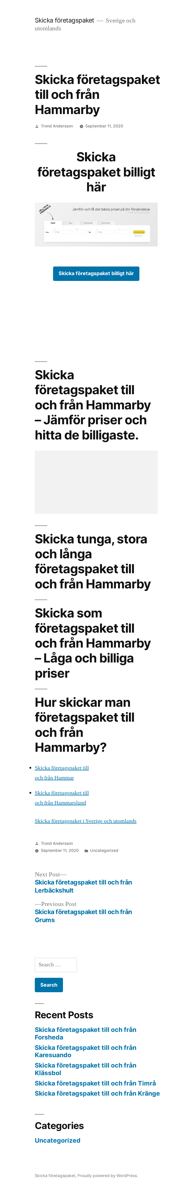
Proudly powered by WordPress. (107, 1175)
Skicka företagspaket (64, 20)
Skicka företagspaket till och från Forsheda (85, 1033)
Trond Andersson (57, 126)
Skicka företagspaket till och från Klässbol (85, 1069)
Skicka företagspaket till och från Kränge (97, 1093)
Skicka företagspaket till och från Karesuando (85, 1051)
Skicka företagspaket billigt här (96, 273)
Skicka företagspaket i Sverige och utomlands (86, 821)
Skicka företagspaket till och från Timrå (95, 1083)
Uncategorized (104, 850)
